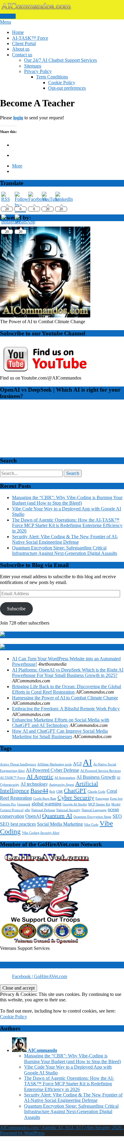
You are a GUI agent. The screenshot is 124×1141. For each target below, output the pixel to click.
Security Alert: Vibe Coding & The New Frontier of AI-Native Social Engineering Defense (65, 539)
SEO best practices (18, 824)
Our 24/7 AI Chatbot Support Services (60, 60)
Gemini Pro (8, 804)
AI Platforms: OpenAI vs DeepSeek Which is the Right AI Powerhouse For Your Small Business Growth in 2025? (67, 672)
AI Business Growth (96, 777)
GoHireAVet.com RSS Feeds (51, 635)
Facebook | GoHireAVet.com (35, 965)
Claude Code (96, 791)
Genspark (23, 804)
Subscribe (16, 608)
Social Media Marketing (60, 824)
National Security (68, 810)
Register (8, 16)
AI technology (34, 784)
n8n (27, 810)
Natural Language (94, 810)
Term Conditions (52, 76)
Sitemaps (32, 65)
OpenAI (33, 816)
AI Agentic (39, 776)
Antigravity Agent (61, 784)
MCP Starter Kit (99, 804)
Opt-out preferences (67, 88)
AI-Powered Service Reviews (100, 770)
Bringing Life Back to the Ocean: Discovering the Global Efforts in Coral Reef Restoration (66, 689)
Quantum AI (57, 815)
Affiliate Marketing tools (54, 764)
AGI (77, 764)
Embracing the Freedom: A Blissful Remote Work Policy (66, 708)
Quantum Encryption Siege (92, 816)
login (18, 117)
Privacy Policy (38, 71)
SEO (117, 816)
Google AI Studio (75, 804)
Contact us (22, 54)
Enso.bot (116, 798)
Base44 (39, 790)
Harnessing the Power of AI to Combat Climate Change (65, 697)
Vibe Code (91, 824)
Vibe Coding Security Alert (40, 832)
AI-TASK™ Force (30, 38)
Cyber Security (75, 797)
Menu (5, 22)
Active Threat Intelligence (18, 764)
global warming (46, 804)
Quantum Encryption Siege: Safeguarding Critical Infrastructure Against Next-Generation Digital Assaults (64, 550)
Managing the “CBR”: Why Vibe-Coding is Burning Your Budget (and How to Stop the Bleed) (67, 500)
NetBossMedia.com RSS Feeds (54, 647)
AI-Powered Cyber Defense (52, 770)
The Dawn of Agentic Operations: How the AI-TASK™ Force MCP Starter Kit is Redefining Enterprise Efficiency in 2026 (67, 525)
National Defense (43, 810)
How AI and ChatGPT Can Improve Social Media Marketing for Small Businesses (60, 733)
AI (87, 762)
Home (18, 32)
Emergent (102, 798)
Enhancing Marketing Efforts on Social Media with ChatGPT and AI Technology (60, 722)
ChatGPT (75, 790)
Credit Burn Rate (44, 798)
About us (20, 48)
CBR (59, 791)
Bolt (52, 791)
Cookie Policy (61, 82)
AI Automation (64, 777)
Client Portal (24, 43)
